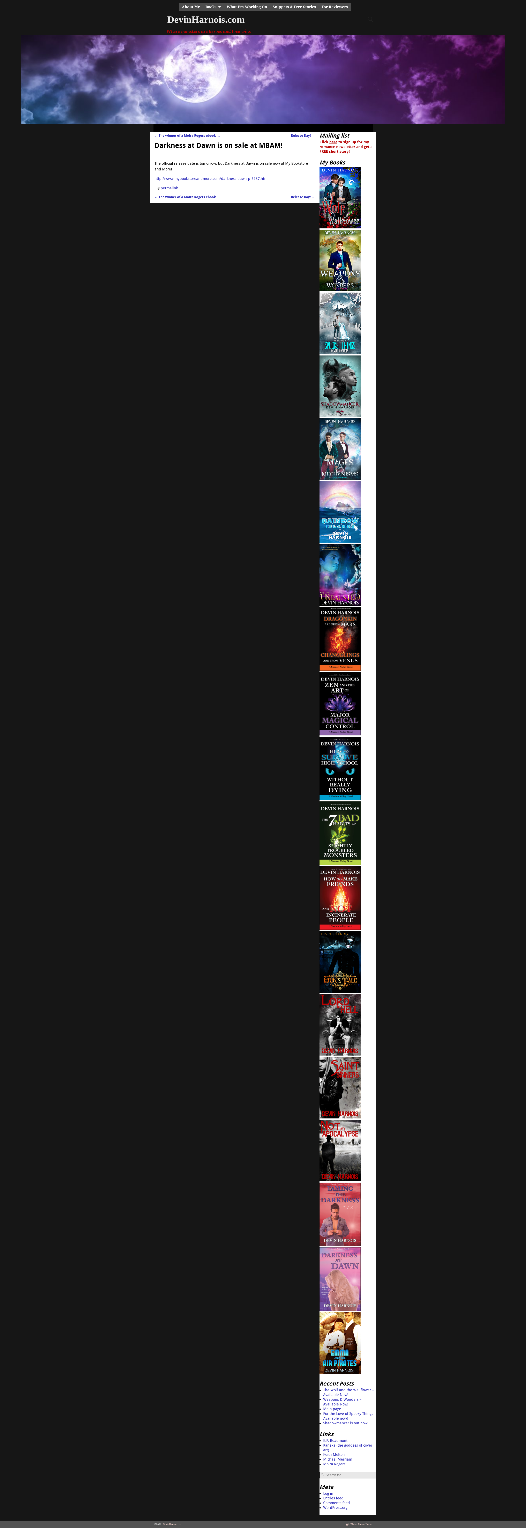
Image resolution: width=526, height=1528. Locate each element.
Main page (332, 1409)
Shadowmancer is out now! (345, 1423)
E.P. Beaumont (335, 1440)
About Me (191, 7)
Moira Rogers (334, 1464)
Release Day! (303, 136)
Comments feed (336, 1503)
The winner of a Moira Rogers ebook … (187, 136)
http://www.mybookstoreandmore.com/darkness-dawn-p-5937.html (212, 178)
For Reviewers (335, 7)
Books (211, 7)
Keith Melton (334, 1454)
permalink (169, 188)
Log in (328, 1493)
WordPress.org (335, 1507)
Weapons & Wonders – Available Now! (342, 1401)
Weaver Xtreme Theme (361, 1524)
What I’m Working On (247, 7)
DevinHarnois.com (206, 19)
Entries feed (333, 1498)
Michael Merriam (337, 1459)
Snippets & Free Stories (294, 7)
